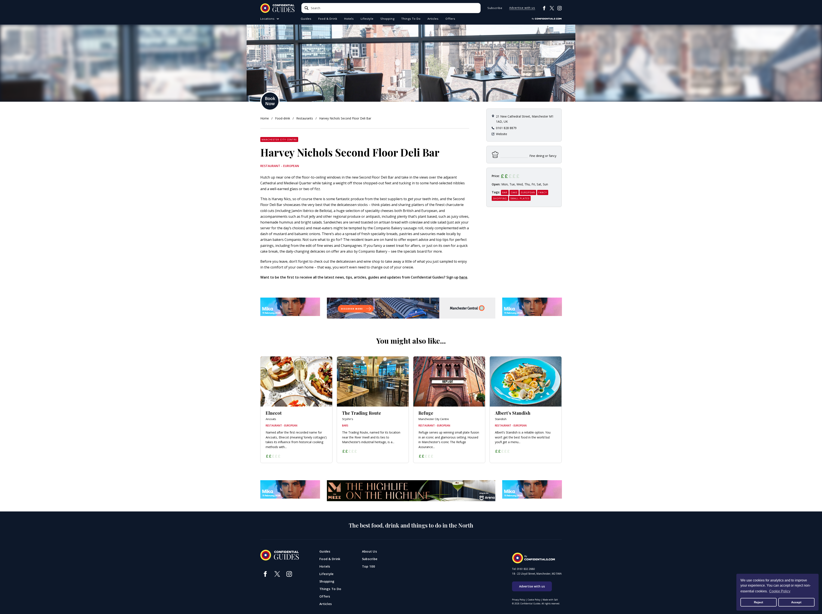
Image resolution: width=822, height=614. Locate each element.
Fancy (542, 192)
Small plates (519, 198)
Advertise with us (522, 8)
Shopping (500, 198)
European (528, 192)
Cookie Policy (533, 599)
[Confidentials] (547, 19)
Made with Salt (550, 599)
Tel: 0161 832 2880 (523, 569)
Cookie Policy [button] (779, 591)
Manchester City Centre (279, 139)
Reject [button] (758, 602)
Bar (504, 192)
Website (501, 134)
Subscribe (494, 8)
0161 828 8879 (506, 128)
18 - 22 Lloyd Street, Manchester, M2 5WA (537, 573)
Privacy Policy (518, 599)
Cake (514, 192)
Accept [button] (796, 602)
